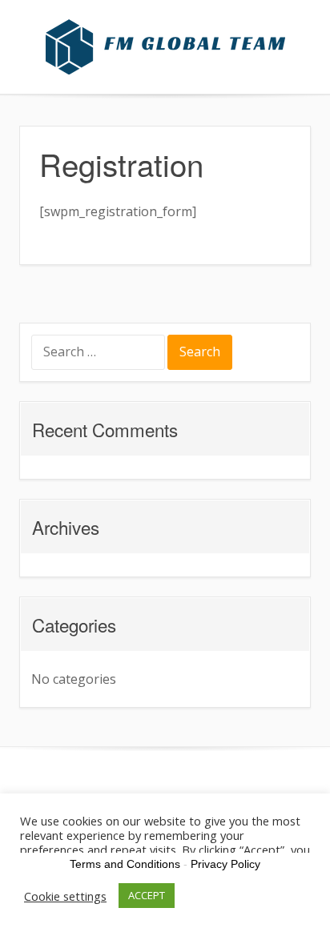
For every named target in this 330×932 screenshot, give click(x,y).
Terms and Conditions (125, 864)
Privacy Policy (225, 864)
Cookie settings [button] (65, 896)
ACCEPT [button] (146, 895)
